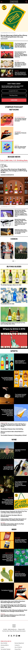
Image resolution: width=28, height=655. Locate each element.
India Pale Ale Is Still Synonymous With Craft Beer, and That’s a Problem (13, 615)
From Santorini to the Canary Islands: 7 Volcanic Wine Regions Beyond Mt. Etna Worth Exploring (21, 54)
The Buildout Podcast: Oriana (7, 591)
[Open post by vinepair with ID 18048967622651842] (21, 250)
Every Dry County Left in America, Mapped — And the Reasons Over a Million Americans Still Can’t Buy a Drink (7, 412)
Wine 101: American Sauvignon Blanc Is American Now (11, 515)
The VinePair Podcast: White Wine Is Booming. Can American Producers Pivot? (21, 484)
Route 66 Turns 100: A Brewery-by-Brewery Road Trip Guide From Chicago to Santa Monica (14, 610)
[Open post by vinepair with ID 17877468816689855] (7, 250)
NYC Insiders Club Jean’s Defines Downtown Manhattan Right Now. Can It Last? (13, 602)
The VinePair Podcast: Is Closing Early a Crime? (14, 435)
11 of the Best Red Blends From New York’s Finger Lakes (8, 468)
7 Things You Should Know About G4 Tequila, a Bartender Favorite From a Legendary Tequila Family (13, 425)
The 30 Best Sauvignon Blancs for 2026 (11, 285)
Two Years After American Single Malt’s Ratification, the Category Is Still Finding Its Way (14, 170)
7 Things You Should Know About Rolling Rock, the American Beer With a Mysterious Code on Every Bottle (7, 557)
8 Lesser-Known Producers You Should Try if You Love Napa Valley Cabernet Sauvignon (14, 512)
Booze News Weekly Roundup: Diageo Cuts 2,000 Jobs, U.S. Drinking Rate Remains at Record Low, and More (21, 222)
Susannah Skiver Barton (7, 175)
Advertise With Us (4, 645)
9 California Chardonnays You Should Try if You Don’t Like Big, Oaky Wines (13, 323)
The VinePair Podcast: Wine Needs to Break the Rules (20, 120)
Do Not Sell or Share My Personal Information (14, 631)
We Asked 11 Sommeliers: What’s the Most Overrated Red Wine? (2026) (12, 524)
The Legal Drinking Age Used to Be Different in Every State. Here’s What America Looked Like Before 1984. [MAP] (13, 606)
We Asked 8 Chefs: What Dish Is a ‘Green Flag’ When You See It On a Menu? (20, 64)
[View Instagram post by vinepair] (12, 257)
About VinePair (4, 643)
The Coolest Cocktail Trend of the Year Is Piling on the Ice (20, 395)
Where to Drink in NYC (14, 329)
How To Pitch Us (18, 647)
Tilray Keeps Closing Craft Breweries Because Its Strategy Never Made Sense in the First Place (7, 502)
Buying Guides (14, 266)
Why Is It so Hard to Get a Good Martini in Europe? (12, 432)
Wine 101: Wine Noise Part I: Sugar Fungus (20, 147)
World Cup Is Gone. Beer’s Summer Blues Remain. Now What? (20, 575)
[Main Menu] (1, 1)
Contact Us (17, 645)
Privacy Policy (18, 649)
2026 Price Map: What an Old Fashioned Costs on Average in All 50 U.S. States (21, 231)
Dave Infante (4, 39)
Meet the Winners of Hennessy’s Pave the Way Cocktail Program (21, 73)
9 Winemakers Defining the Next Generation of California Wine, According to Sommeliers (13, 519)
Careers (2, 647)
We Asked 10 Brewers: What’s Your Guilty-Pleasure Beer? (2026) (21, 541)
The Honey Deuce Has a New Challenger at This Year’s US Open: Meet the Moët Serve (21, 45)
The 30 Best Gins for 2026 (7, 303)
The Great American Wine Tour (20, 450)
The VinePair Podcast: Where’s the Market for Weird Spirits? (7, 379)
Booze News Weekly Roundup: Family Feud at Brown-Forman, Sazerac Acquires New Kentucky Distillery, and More (21, 213)
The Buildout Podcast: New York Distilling (12, 429)
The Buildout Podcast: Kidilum (20, 133)
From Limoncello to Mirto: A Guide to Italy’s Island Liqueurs (20, 362)
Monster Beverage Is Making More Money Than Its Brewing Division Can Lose (14, 36)
